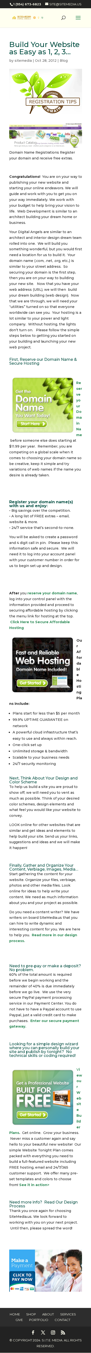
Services (68, 1314)
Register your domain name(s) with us (41, 504)
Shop (31, 1314)
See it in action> (34, 1185)
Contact (62, 1320)
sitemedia (23, 60)
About (48, 1314)
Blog (64, 60)
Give (19, 1320)
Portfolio (38, 1320)
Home (15, 1314)
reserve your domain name (52, 593)
